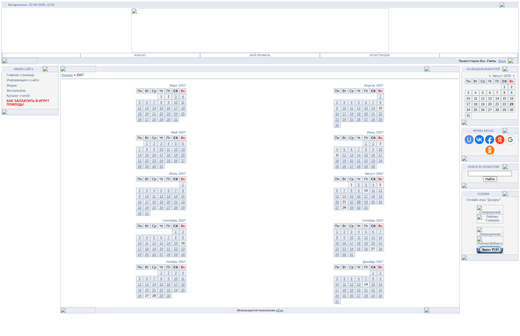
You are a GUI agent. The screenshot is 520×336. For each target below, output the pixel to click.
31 (176, 119)
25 (183, 114)
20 (147, 114)
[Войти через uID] (469, 139)
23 (168, 114)
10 (176, 102)
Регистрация (380, 55)
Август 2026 (502, 76)
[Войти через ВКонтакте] (479, 139)
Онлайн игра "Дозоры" (483, 200)
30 (168, 119)
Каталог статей (18, 95)
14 (154, 108)
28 (154, 119)
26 (139, 119)
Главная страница (20, 75)
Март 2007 (178, 85)
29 (161, 119)
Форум (12, 85)
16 (168, 108)
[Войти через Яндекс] (499, 139)
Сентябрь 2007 (174, 220)
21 (154, 114)
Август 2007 (374, 173)
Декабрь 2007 (373, 262)
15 (161, 108)
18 (183, 108)
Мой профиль (260, 55)
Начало (140, 55)
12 (139, 108)
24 (176, 114)
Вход (502, 61)
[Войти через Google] (510, 139)
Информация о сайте (23, 80)
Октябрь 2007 (372, 220)
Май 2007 (178, 132)
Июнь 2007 (375, 132)
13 (147, 108)
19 (139, 114)
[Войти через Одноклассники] (489, 150)
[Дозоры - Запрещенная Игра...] (502, 6)
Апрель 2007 (373, 85)
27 (147, 119)
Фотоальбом (16, 90)
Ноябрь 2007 (176, 262)
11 (182, 102)
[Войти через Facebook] (489, 139)
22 (161, 114)
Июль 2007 (177, 173)
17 (176, 108)
